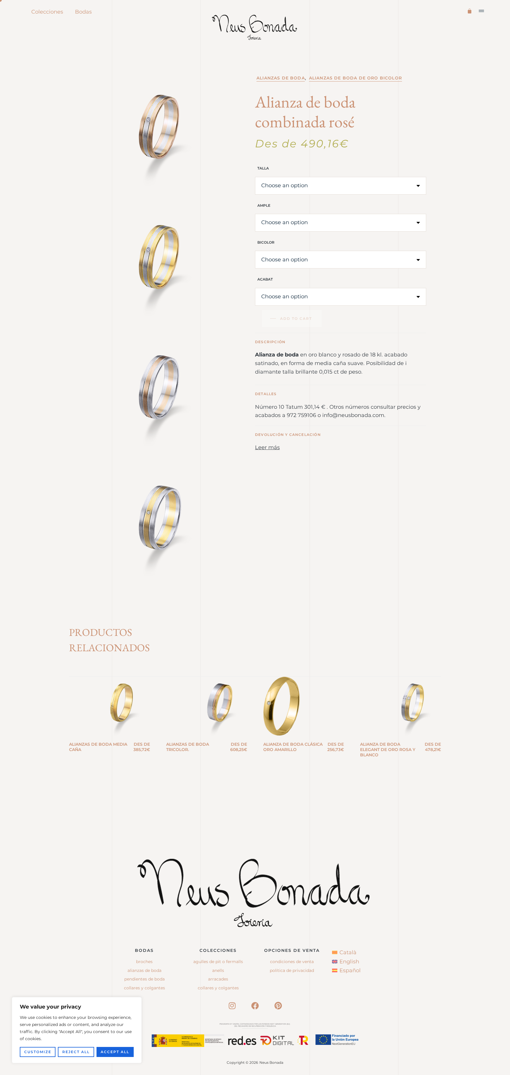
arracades (218, 979)
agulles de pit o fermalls (218, 961)
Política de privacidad (292, 970)
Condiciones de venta (292, 961)
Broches (144, 961)
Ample (263, 205)
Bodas (83, 12)
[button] (482, 11)
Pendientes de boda (144, 979)
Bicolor (265, 242)
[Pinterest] (278, 1005)
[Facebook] (255, 1005)
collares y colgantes (218, 988)
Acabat (265, 279)
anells (218, 970)
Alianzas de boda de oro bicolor (355, 78)
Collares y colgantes (144, 988)
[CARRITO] (470, 10)
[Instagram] (231, 1005)
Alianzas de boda (280, 78)
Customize (37, 1052)
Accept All (115, 1052)
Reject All (76, 1052)
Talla (263, 168)
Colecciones (47, 12)
